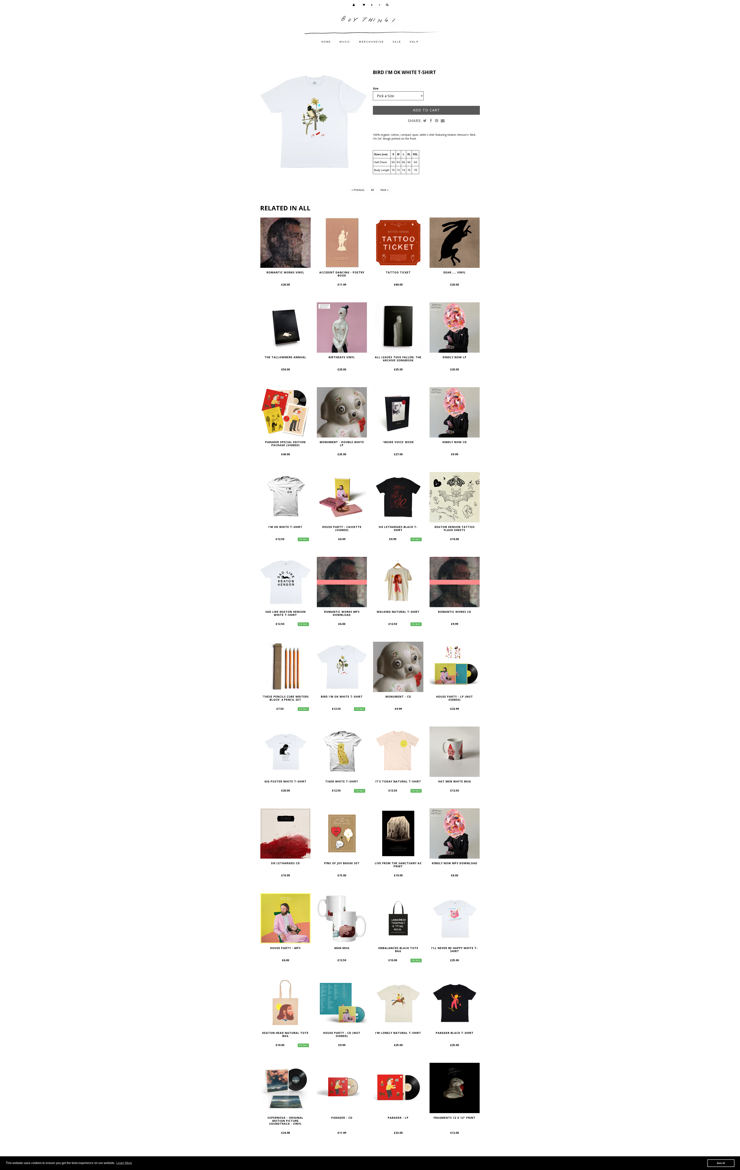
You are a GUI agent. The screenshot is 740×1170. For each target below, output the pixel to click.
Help (414, 41)
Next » (384, 190)
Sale (397, 41)
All (372, 190)
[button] (371, 5)
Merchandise (371, 41)
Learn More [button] (124, 1163)
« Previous (358, 190)
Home (326, 41)
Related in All (285, 208)
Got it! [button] (721, 1163)
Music (345, 41)
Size (375, 88)
